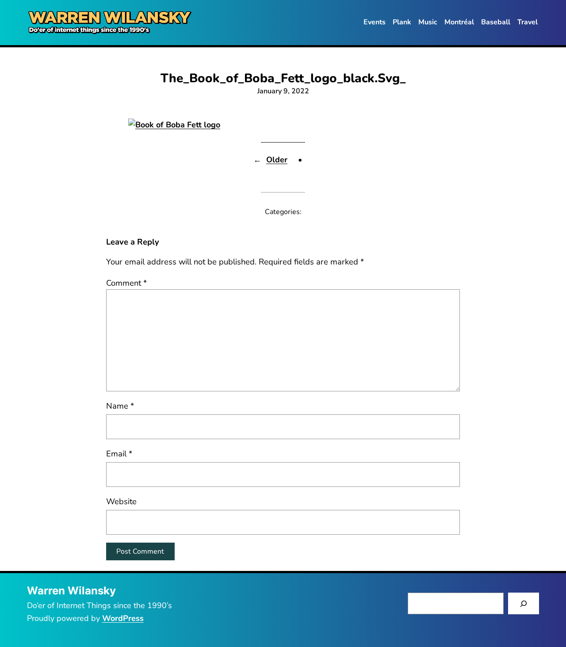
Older (276, 159)
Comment (126, 282)
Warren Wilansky (71, 590)
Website (121, 501)
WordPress (123, 618)
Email (119, 453)
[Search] (523, 603)
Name (120, 405)
